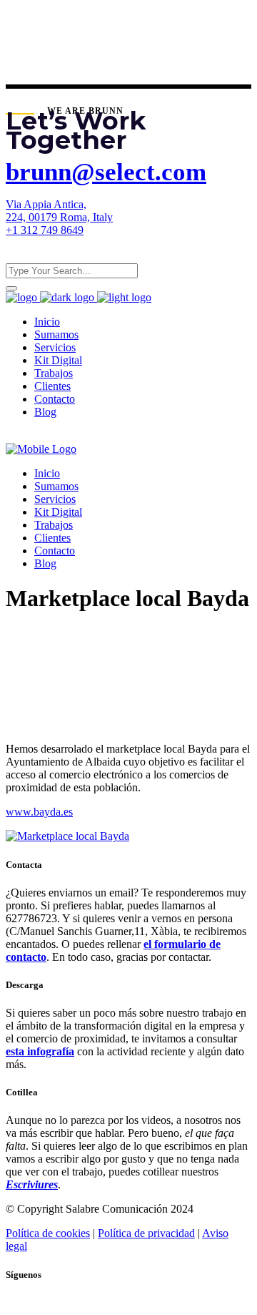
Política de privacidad (146, 1233)
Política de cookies (48, 1233)
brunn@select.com (106, 172)
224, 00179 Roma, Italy (59, 217)
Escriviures (32, 1184)
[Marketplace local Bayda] (67, 836)
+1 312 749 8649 (45, 230)
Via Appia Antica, (46, 204)
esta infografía (40, 1051)
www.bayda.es (39, 812)
